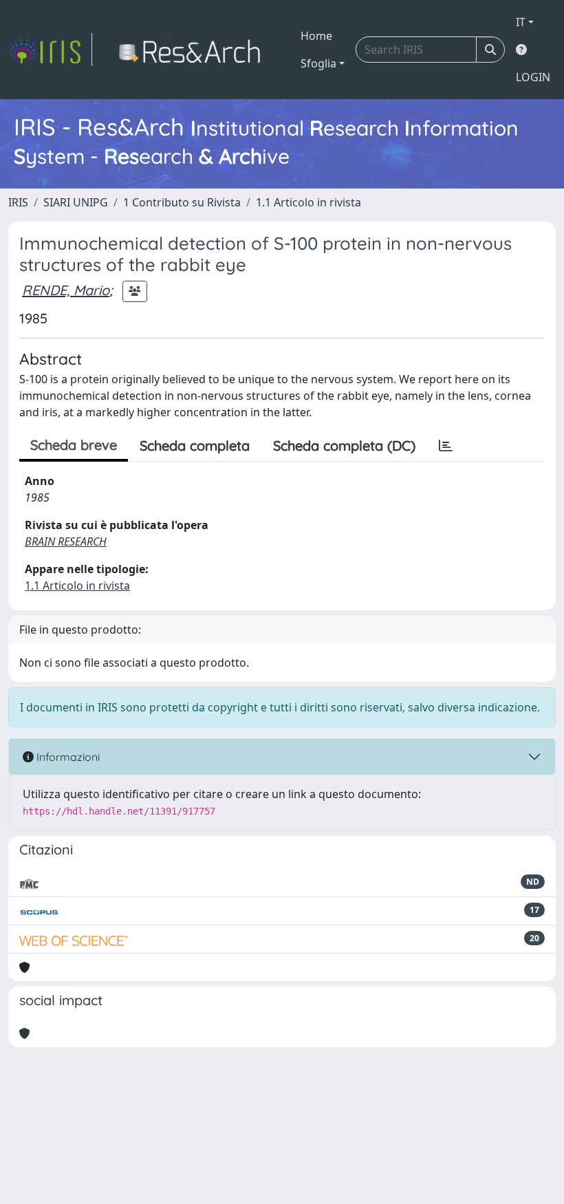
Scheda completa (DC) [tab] (344, 445)
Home (316, 35)
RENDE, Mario (65, 290)
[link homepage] (50, 49)
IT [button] (520, 22)
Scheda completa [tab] (195, 445)
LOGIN (533, 77)
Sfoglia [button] (318, 63)
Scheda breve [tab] (73, 444)
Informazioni (67, 757)
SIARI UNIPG (75, 202)
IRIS (18, 202)
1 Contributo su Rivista (182, 202)
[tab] (445, 445)
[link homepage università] (193, 49)
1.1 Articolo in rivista (308, 202)
